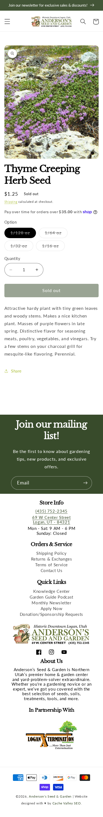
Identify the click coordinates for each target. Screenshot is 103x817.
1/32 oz (21, 247)
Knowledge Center (51, 591)
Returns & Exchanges (51, 558)
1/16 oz (53, 247)
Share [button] (16, 370)
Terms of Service (51, 564)
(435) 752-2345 (51, 511)
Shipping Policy (51, 553)
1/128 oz (23, 234)
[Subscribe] (85, 483)
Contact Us (51, 570)
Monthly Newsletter (51, 602)
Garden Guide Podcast (51, 596)
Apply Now (52, 608)
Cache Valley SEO (66, 803)
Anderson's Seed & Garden (50, 796)
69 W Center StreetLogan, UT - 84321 (51, 520)
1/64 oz (56, 234)
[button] (7, 21)
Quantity (12, 258)
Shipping (11, 201)
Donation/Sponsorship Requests (51, 614)
